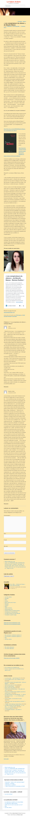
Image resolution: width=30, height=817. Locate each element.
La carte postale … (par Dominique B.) (12, 678)
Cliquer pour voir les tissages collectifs (11, 658)
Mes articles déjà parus (9, 647)
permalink (15, 316)
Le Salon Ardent (14, 2)
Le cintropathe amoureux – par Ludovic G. (13, 709)
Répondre (6, 386)
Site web (6, 546)
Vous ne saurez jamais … (10, 686)
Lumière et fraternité (9, 708)
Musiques (7, 603)
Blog (6, 637)
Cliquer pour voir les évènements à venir (12, 622)
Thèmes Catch (20, 814)
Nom (5, 533)
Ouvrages (19, 315)
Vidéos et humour (8, 607)
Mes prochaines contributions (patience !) (13, 635)
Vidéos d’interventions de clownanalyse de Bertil (15, 786)
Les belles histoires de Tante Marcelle (12, 613)
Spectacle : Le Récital (9, 783)
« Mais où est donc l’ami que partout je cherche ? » (15, 701)
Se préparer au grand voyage (10, 614)
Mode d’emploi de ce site (10, 561)
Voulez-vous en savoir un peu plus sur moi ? (14, 804)
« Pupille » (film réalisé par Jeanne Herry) (13, 704)
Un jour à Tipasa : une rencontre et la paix (13, 698)
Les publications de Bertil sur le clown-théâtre (14, 802)
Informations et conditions (10, 784)
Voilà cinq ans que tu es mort (11, 684)
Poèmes (6, 601)
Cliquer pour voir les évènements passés (12, 624)
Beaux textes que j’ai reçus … (11, 602)
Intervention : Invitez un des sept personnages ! (15, 782)
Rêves (6, 606)
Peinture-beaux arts (9, 609)
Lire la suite (6, 758)
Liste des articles (8, 597)
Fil (16, 315)
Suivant (25, 21)
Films (6, 599)
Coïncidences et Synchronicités (11, 612)
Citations (6, 605)
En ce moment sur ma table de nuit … (12, 667)
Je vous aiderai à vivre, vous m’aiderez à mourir (14, 679)
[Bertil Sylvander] (15, 11)
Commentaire (7, 515)
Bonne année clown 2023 (10, 687)
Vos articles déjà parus (9, 648)
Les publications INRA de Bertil (11, 803)
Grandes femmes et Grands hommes (12, 610)
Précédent (19, 21)
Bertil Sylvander (16, 26)
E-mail (5, 539)
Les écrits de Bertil (8, 794)
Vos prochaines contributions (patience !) (13, 636)
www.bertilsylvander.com (9, 312)
